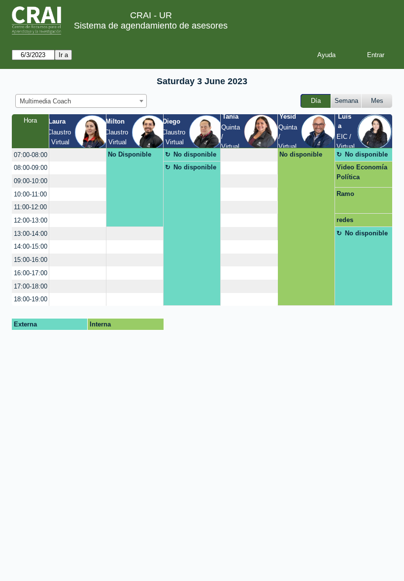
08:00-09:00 (30, 167)
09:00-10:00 (30, 181)
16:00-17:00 (30, 273)
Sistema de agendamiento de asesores (151, 26)
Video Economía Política (362, 172)
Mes (377, 100)
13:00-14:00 (30, 233)
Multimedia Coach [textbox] (45, 101)
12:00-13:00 (30, 220)
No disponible (194, 154)
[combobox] (81, 101)
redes (345, 220)
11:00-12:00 (30, 207)
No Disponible (129, 154)
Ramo (345, 193)
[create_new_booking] (77, 154)
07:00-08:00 (30, 155)
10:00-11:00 (30, 194)
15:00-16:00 (30, 259)
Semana (346, 100)
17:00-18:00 (30, 286)
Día (316, 100)
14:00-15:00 (30, 246)
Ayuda (326, 55)
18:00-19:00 (30, 299)
